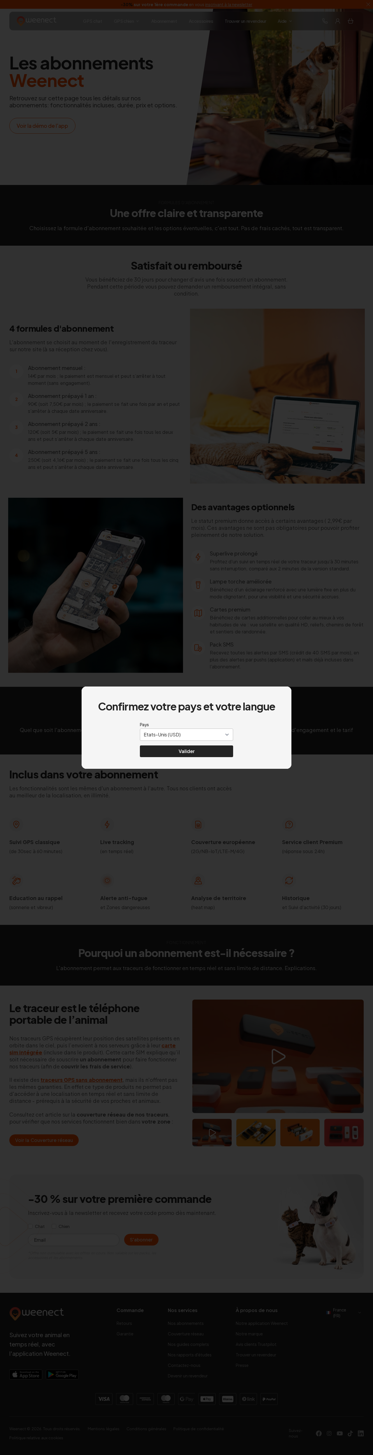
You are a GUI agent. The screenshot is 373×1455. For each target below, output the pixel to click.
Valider (187, 751)
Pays (144, 724)
